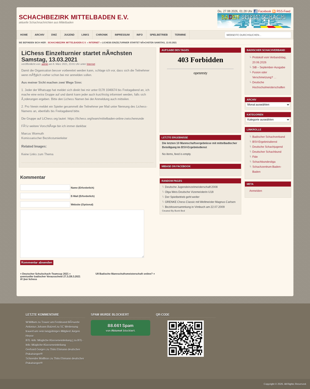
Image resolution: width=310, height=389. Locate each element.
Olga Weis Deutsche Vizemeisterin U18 (189, 192)
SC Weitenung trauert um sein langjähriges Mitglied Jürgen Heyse (53, 331)
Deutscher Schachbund (266, 151)
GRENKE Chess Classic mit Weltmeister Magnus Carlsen (200, 202)
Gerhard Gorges (36, 349)
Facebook (264, 11)
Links (85, 34)
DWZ (54, 34)
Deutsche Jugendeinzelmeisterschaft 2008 (191, 187)
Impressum (122, 34)
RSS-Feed (283, 11)
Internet (94, 43)
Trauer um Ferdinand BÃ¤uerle (60, 322)
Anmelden (255, 190)
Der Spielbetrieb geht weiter (182, 197)
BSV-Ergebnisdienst (264, 141)
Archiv (39, 34)
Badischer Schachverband (268, 136)
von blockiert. (120, 327)
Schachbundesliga (264, 161)
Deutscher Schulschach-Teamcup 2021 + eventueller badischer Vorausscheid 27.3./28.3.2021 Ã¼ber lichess (50, 276)
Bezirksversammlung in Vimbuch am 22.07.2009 (195, 207)
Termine (180, 34)
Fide (255, 156)
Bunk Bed (180, 210)
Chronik (102, 34)
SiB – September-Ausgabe (268, 67)
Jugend (69, 34)
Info (140, 34)
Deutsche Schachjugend (267, 146)
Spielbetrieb (159, 34)
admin (45, 64)
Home (24, 34)
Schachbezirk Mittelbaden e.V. (74, 17)
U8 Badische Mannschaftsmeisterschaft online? (124, 273)
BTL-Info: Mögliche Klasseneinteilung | (49, 340)
